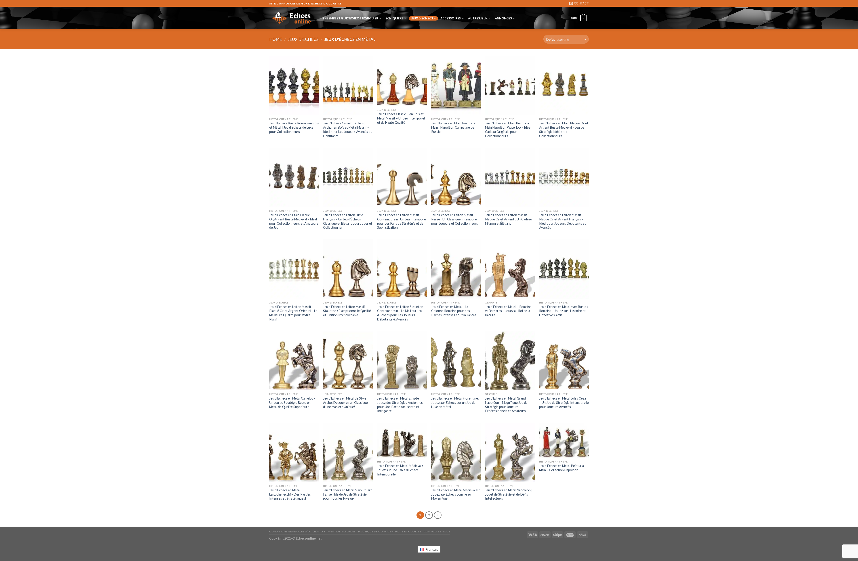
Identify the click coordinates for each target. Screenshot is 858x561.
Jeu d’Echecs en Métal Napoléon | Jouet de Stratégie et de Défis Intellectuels (508, 494)
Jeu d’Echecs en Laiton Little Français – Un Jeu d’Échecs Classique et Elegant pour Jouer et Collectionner (347, 221)
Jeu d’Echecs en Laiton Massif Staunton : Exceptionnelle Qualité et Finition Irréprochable (347, 311)
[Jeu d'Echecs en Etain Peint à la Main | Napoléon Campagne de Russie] (456, 85)
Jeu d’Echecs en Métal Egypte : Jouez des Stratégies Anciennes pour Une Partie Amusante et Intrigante (400, 404)
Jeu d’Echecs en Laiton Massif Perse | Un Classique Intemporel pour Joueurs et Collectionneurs (454, 219)
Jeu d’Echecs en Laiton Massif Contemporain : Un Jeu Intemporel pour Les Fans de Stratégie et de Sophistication (402, 221)
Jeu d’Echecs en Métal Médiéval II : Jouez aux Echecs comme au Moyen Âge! (455, 494)
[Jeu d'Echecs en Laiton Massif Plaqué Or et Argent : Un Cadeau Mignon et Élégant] (510, 177)
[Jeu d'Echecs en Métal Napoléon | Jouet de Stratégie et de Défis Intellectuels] (510, 452)
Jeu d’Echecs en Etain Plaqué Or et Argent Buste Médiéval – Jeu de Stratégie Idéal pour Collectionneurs (563, 129)
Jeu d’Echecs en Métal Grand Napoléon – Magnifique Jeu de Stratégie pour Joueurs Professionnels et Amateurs (506, 404)
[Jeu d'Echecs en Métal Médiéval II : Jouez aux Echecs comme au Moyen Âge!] (456, 452)
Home (275, 39)
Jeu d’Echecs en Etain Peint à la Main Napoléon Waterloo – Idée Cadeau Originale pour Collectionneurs (507, 129)
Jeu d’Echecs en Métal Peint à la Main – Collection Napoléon (561, 468)
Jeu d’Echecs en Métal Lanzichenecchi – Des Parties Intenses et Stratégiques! (290, 494)
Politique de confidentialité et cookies (389, 531)
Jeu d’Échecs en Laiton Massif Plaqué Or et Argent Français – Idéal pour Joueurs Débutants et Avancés (562, 221)
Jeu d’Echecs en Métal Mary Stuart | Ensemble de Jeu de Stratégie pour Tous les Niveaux (347, 494)
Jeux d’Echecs (422, 18)
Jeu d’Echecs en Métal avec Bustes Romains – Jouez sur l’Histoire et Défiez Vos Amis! (563, 311)
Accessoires (450, 18)
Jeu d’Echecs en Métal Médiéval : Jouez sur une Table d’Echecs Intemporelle (400, 470)
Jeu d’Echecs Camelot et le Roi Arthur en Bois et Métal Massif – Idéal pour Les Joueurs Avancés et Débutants (347, 129)
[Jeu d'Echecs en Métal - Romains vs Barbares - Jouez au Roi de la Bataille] (510, 269)
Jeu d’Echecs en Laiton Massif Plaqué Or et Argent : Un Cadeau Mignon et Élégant (508, 219)
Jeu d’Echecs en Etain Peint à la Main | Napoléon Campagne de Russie (453, 127)
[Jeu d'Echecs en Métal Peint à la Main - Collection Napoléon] (564, 440)
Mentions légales (341, 531)
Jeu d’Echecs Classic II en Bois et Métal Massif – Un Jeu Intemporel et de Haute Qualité (401, 118)
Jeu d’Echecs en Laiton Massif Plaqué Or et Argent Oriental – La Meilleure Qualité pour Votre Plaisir (293, 313)
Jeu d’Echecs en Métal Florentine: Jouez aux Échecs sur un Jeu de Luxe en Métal (455, 402)
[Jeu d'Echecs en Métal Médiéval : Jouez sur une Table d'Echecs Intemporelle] (402, 440)
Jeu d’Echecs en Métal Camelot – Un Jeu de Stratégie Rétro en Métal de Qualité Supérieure (292, 402)
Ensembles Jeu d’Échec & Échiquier (350, 18)
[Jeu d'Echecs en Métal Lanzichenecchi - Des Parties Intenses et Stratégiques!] (294, 452)
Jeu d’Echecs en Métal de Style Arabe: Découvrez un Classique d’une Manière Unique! (345, 402)
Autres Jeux (478, 18)
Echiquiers (395, 18)
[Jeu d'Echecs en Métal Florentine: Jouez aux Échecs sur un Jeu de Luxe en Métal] (456, 360)
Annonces (503, 18)
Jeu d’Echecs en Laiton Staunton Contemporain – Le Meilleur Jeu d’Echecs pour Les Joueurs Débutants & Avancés (400, 313)
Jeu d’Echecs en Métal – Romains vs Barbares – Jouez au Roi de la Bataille (508, 311)
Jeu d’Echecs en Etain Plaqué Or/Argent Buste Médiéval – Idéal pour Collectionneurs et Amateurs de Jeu (293, 221)
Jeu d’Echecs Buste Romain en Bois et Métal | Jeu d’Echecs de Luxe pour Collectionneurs (294, 127)
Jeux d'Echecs (303, 39)
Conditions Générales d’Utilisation (297, 531)
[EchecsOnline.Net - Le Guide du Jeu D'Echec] (291, 18)
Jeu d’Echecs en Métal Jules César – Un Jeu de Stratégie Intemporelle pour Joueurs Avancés (564, 402)
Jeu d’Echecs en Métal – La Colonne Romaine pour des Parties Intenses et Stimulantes (453, 311)
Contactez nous (437, 531)
